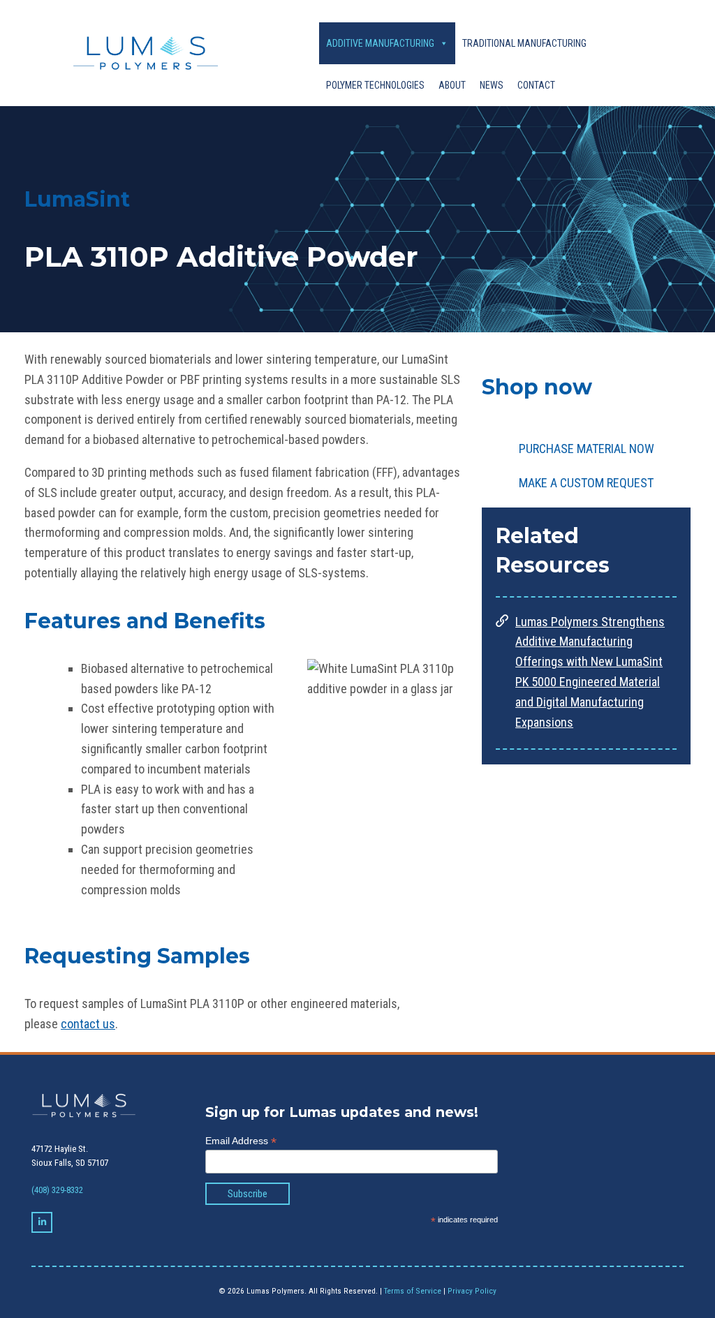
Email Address (241, 1141)
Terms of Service (412, 1291)
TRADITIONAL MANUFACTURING (524, 43)
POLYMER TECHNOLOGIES (375, 85)
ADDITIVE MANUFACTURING (380, 43)
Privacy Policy (472, 1291)
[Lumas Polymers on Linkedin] (41, 1222)
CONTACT (536, 85)
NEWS (491, 85)
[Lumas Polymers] (138, 53)
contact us (88, 1023)
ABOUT (452, 85)
